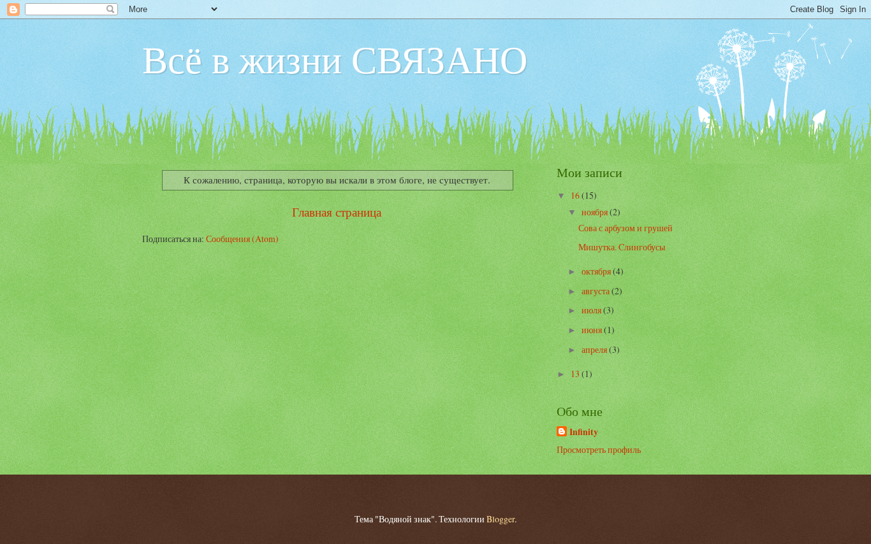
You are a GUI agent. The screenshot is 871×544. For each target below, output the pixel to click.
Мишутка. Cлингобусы (621, 247)
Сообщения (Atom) (242, 239)
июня (593, 330)
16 (576, 195)
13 (576, 374)
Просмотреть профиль (599, 449)
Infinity (583, 432)
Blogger (501, 519)
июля (592, 310)
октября (597, 271)
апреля (595, 349)
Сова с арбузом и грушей (625, 228)
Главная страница (336, 212)
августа (596, 291)
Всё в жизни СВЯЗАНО (334, 58)
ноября (596, 212)
